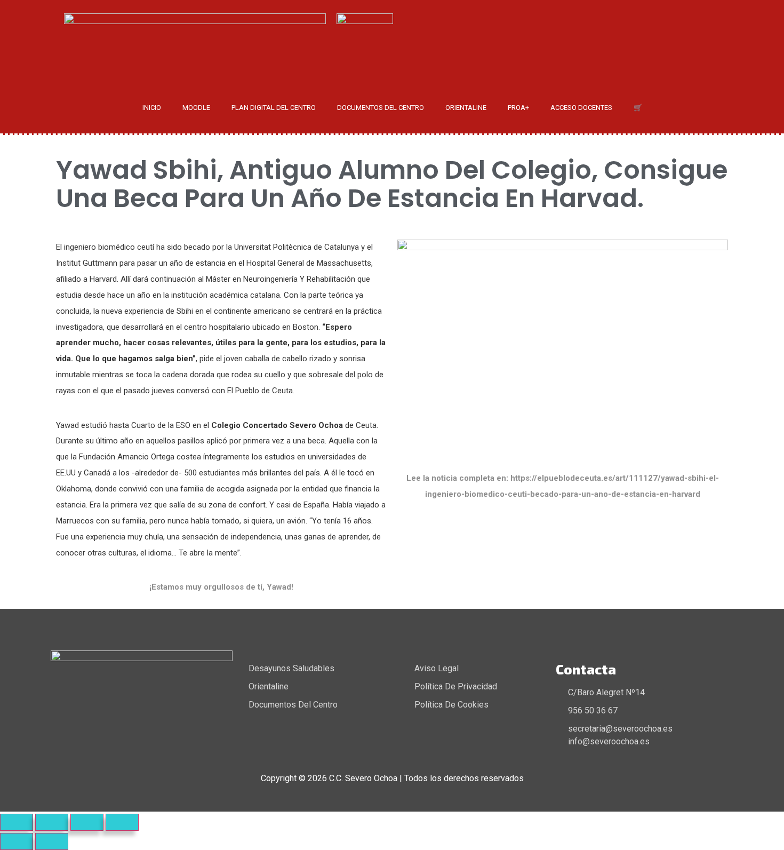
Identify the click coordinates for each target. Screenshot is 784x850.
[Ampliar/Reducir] (16, 822)
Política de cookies (451, 705)
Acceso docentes (581, 108)
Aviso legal (436, 668)
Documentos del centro (380, 108)
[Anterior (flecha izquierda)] (16, 841)
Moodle (196, 108)
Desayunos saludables (291, 668)
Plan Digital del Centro (273, 108)
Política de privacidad (455, 686)
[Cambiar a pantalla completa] (51, 822)
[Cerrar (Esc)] (122, 822)
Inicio (151, 108)
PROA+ (518, 108)
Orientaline (465, 108)
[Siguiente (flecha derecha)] (51, 841)
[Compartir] (86, 822)
